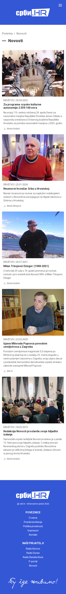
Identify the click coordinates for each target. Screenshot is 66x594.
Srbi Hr (10, 371)
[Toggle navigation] (60, 5)
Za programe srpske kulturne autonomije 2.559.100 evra (22, 106)
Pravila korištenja (33, 522)
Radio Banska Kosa (33, 557)
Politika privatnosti (33, 526)
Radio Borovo (33, 548)
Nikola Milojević (14, 206)
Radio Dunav (33, 553)
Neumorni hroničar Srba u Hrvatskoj (26, 188)
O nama (33, 517)
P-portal (33, 561)
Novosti (21, 33)
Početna (7, 33)
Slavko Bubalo (13, 128)
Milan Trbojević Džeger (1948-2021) (26, 266)
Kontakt (33, 534)
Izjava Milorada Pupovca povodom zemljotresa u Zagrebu (25, 345)
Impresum (33, 530)
